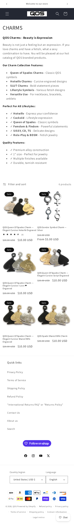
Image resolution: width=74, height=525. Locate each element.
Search (11, 428)
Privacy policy (61, 506)
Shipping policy (36, 512)
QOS (15, 506)
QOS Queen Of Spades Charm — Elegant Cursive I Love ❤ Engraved (18, 286)
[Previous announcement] (7, 4)
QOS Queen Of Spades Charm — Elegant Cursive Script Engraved (53, 274)
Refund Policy (15, 396)
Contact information (57, 512)
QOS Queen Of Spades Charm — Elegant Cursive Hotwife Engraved (19, 228)
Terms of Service (16, 380)
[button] (7, 14)
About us (12, 420)
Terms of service (18, 512)
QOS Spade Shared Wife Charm (52, 336)
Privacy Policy (15, 372)
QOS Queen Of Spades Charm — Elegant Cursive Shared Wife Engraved (18, 339)
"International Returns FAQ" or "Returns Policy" (35, 404)
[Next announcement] (67, 4)
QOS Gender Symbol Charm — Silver (52, 228)
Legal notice (38, 517)
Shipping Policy (16, 388)
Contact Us (13, 412)
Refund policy (45, 506)
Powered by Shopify (26, 506)
